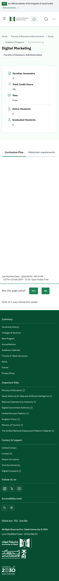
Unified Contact (9, 447)
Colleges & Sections (11, 332)
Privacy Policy (8, 373)
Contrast (12, 508)
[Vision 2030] (8, 570)
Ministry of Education (12, 391)
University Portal (34, 19)
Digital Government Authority (16, 408)
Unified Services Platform (14, 414)
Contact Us (7, 453)
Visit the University (11, 465)
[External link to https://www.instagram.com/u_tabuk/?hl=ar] (5, 489)
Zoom (4, 508)
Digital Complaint (10, 471)
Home (5, 36)
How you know (9, 7)
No (45, 291)
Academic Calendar (11, 350)
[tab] (14, 152)
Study (50, 36)
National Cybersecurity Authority (17, 402)
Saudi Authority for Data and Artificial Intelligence (25, 396)
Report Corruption (10, 459)
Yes (34, 291)
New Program (8, 338)
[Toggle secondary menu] (54, 19)
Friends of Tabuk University (15, 356)
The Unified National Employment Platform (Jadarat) (26, 431)
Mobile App (7, 520)
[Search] (46, 19)
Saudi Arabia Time (40, 279)
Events (5, 367)
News (4, 361)
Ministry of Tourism (11, 425)
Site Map (23, 520)
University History (10, 327)
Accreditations (9, 344)
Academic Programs (14, 42)
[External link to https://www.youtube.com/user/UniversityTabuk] (19, 489)
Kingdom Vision (9, 420)
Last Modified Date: (11, 276)
